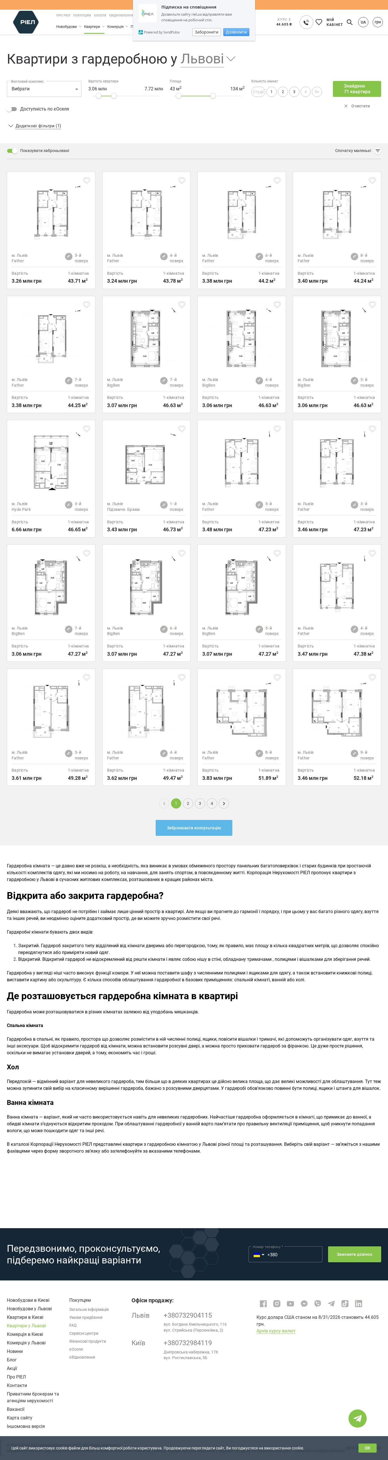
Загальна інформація (89, 1309)
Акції (12, 1368)
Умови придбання (86, 1317)
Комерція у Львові (26, 1343)
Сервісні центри (83, 1333)
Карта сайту (19, 1418)
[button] (204, 59)
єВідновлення (82, 1357)
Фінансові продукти (87, 1341)
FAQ (73, 1325)
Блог (12, 1360)
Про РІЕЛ (16, 1377)
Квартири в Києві (25, 1317)
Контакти (17, 1385)
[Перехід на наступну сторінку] (224, 803)
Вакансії (15, 1409)
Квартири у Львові (26, 1325)
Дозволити (236, 32)
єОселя (76, 1349)
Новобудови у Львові (29, 1308)
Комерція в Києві (25, 1334)
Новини (15, 1351)
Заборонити (206, 32)
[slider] (98, 96)
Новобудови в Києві (28, 1300)
